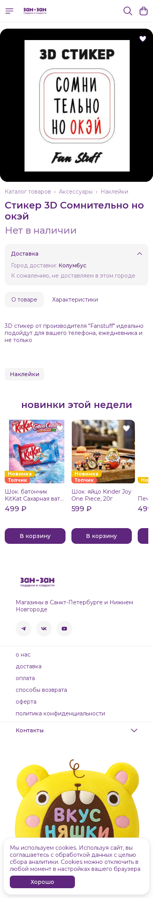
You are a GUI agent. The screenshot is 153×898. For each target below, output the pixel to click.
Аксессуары (76, 191)
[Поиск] (128, 11)
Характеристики (75, 299)
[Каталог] (9, 11)
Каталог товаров (28, 191)
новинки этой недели (76, 404)
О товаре (24, 299)
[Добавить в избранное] (143, 39)
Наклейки (114, 191)
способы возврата (41, 689)
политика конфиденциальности (60, 713)
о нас (23, 654)
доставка (29, 666)
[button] (24, 374)
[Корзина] (143, 11)
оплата (25, 678)
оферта (26, 701)
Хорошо (42, 881)
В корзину (35, 536)
